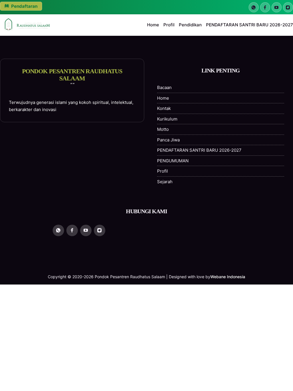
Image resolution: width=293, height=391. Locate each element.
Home (153, 24)
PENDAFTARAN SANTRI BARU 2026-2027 (249, 24)
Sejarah (165, 181)
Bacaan (164, 87)
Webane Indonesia (227, 276)
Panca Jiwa (168, 140)
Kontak (164, 108)
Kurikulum (167, 119)
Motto (163, 129)
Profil (169, 24)
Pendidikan (190, 24)
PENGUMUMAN (173, 160)
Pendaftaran (23, 6)
